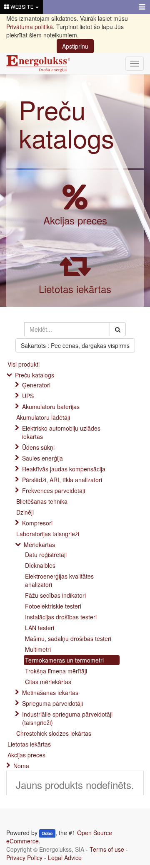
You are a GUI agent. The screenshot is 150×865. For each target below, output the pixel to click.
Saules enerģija (42, 458)
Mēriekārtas (39, 544)
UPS (28, 396)
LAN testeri (39, 627)
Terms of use (107, 849)
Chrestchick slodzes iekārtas (53, 733)
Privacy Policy (24, 857)
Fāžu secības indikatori (55, 595)
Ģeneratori (36, 385)
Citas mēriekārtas (48, 682)
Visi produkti (24, 364)
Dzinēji (25, 512)
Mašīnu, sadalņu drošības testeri (68, 638)
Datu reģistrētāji (46, 554)
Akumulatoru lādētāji (43, 417)
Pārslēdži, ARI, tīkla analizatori (62, 480)
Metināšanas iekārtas (50, 692)
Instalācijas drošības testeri (61, 617)
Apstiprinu (75, 46)
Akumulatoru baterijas (51, 406)
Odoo (47, 833)
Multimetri (38, 649)
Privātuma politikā (29, 26)
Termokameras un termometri (64, 660)
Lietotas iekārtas (75, 288)
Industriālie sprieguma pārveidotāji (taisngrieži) (67, 718)
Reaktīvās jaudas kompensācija (63, 469)
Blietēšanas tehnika (42, 501)
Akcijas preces (75, 220)
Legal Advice (65, 857)
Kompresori (37, 523)
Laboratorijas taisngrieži (47, 534)
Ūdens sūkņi (38, 447)
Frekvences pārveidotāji (53, 490)
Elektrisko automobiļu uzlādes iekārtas (61, 432)
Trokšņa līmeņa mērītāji (56, 671)
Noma (21, 765)
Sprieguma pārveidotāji (52, 703)
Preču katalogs (66, 123)
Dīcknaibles (40, 565)
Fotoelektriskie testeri (53, 606)
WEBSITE (22, 7)
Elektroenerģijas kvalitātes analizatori (59, 580)
